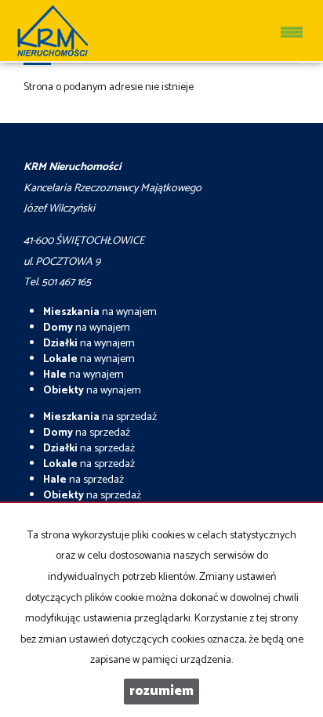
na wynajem (100, 312)
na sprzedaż (100, 417)
